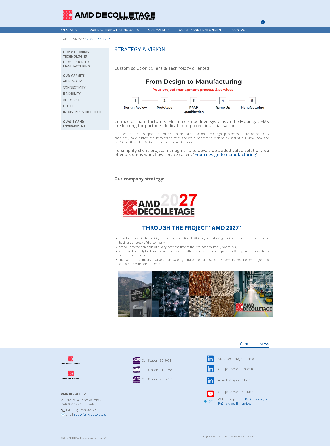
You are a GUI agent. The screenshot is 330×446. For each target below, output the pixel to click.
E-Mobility (72, 93)
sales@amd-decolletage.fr (91, 414)
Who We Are (70, 30)
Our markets (159, 30)
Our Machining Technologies (114, 30)
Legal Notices (209, 436)
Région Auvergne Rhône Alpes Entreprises (243, 401)
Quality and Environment (201, 30)
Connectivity (74, 87)
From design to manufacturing (225, 154)
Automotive (73, 81)
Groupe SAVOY (237, 436)
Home (65, 39)
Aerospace (71, 100)
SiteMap (223, 436)
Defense (69, 106)
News (264, 343)
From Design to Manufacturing (76, 64)
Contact (239, 30)
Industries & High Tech (82, 112)
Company (77, 39)
